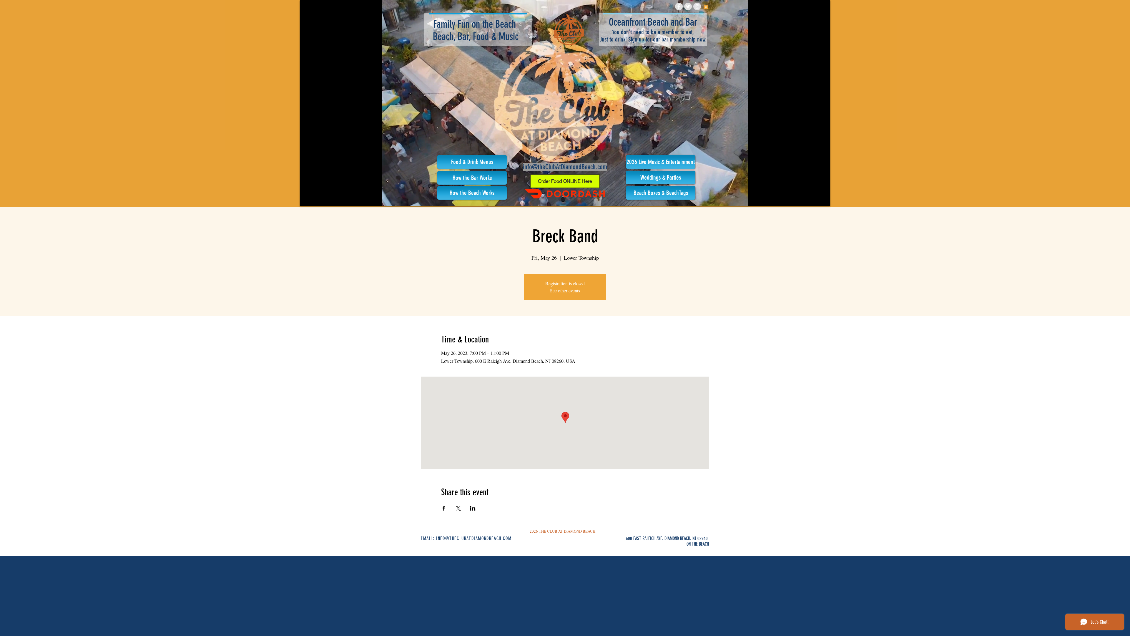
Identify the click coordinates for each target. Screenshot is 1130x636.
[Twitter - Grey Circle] (688, 6)
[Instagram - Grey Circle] (697, 6)
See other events (565, 290)
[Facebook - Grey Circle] (679, 6)
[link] (706, 6)
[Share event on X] (458, 508)
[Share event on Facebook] (444, 508)
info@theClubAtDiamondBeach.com (565, 167)
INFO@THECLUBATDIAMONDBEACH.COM (473, 538)
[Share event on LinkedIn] (473, 508)
